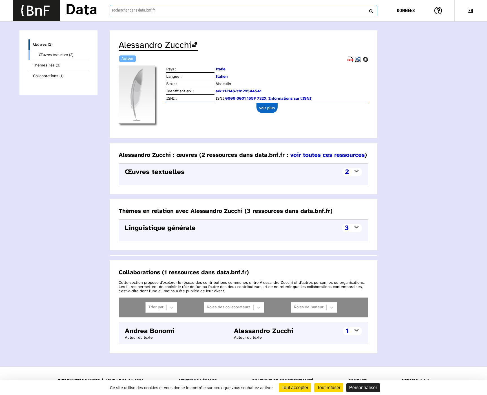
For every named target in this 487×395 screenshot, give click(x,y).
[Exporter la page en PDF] (350, 61)
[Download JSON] (365, 61)
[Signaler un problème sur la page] (194, 45)
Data (81, 10)
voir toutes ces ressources (327, 155)
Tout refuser (328, 387)
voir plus (267, 108)
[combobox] (243, 10)
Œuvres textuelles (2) (56, 55)
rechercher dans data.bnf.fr (133, 10)
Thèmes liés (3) (46, 65)
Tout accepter (295, 387)
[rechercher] (370, 10)
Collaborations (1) (48, 76)
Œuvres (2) (42, 45)
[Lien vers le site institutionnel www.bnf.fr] (36, 10)
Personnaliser (363, 387)
